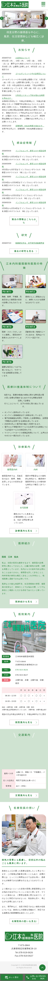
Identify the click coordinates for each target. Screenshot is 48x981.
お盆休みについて (22, 58)
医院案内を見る (24, 722)
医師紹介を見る (24, 602)
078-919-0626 (26, 952)
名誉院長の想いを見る (24, 921)
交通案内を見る (24, 795)
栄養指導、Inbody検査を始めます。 (29, 126)
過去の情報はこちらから (24, 221)
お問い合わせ (34, 977)
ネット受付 (13, 977)
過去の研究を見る (24, 251)
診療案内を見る (24, 531)
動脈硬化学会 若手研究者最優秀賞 (29, 243)
